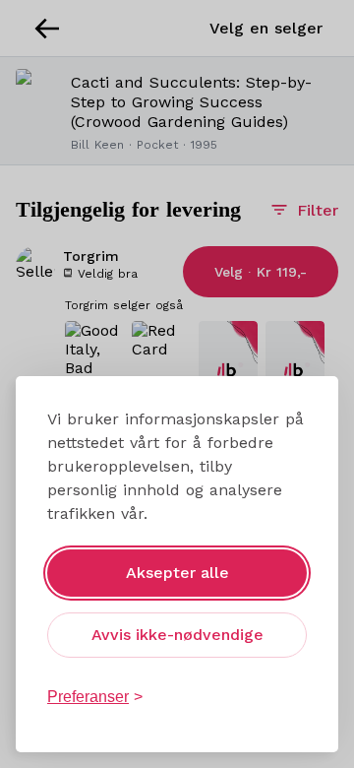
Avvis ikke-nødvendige (177, 634)
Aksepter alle (177, 572)
